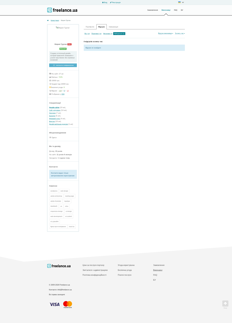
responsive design (57, 211)
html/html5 (54, 206)
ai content (68, 216)
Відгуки (101, 27)
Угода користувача (126, 265)
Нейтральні (119, 34)
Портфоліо (90, 27)
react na (71, 226)
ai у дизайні (54, 221)
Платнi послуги (124, 275)
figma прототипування (58, 226)
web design (64, 191)
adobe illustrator (56, 201)
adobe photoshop (56, 196)
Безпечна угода (125, 270)
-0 (68, 91)
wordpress (54, 191)
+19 (60, 91)
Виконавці (166, 10)
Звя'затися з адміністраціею (95, 270)
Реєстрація (116, 2)
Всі (87, 34)
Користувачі (55, 20)
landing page (69, 196)
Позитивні (96, 34)
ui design (69, 211)
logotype (67, 201)
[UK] (181, 2)
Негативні (107, 34)
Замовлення (152, 10)
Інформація (113, 27)
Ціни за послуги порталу (93, 265)
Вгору (225, 308)
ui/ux (66, 206)
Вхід (105, 2)
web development (56, 216)
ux (61, 206)
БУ (182, 10)
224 (63, 94)
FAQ (175, 10)
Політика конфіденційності (94, 275)
